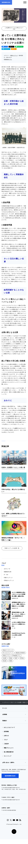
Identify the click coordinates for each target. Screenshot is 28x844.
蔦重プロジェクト (9, 747)
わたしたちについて (9, 727)
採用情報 (6, 731)
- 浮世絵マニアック (8, 580)
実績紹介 (4, 720)
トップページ (5, 702)
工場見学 (6, 743)
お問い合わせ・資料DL (8, 762)
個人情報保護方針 (9, 752)
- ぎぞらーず (6, 568)
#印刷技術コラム (8, 59)
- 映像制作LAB (7, 571)
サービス (4, 708)
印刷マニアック (14, 55)
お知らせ (6, 735)
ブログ (11, 702)
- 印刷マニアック (8, 577)
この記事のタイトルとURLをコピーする (14, 28)
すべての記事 (18, 702)
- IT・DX (5, 574)
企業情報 (4, 714)
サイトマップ (7, 756)
